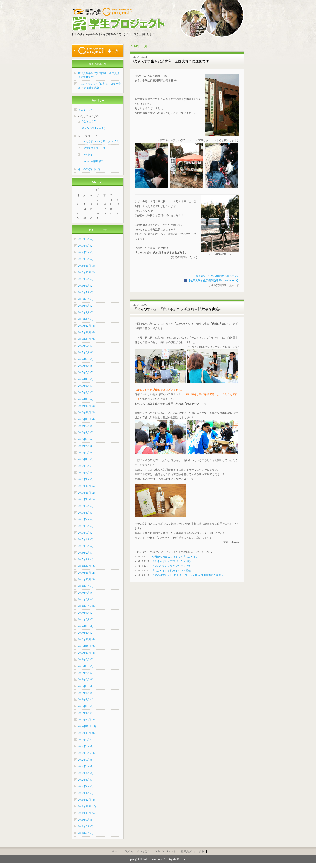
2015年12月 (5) (86, 485)
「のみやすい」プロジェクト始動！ (172, 561)
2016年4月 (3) (85, 459)
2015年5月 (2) (85, 532)
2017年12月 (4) (86, 325)
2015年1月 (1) (85, 559)
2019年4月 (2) (85, 245)
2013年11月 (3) (86, 646)
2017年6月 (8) (85, 365)
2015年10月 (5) (86, 499)
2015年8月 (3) (85, 512)
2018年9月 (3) (85, 279)
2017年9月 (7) (85, 345)
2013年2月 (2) (85, 706)
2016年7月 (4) (85, 439)
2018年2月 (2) (85, 312)
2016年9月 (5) (85, 425)
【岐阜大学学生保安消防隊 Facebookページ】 (213, 280)
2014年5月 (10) (86, 606)
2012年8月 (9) (85, 746)
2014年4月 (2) (85, 612)
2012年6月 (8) (85, 759)
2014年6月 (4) (85, 599)
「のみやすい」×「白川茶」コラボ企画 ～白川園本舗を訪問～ (188, 575)
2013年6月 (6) (85, 679)
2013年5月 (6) (85, 686)
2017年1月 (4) (85, 399)
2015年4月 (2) (85, 539)
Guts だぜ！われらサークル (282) (100, 141)
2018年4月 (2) (85, 305)
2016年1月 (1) (85, 479)
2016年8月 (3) (85, 432)
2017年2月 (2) (85, 392)
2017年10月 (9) (86, 339)
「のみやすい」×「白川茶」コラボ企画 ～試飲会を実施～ (177, 309)
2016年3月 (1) (85, 465)
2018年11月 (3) (86, 265)
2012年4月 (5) (85, 773)
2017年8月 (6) (85, 352)
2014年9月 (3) (85, 586)
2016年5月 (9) (85, 452)
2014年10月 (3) (86, 579)
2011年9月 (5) (85, 819)
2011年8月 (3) (85, 826)
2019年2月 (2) (85, 259)
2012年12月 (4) (86, 719)
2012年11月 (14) (87, 726)
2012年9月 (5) (85, 739)
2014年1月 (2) (85, 632)
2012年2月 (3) (85, 786)
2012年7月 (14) (86, 752)
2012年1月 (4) (85, 793)
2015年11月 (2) (86, 492)
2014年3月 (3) (85, 619)
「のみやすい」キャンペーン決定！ (172, 565)
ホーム (116, 851)
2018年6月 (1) (85, 299)
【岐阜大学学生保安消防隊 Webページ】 (216, 275)
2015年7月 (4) (85, 519)
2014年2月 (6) (85, 626)
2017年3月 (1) (85, 385)
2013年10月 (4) (86, 652)
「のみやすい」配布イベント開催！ (172, 570)
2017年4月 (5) (85, 379)
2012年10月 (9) (86, 732)
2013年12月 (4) (86, 639)
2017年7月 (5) (85, 359)
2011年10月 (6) (86, 813)
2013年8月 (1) (85, 666)
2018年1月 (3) (85, 319)
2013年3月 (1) (85, 699)
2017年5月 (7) (85, 372)
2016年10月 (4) (86, 419)
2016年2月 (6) (85, 472)
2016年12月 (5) (86, 405)
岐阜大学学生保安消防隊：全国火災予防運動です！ (173, 61)
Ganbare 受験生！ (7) (93, 147)
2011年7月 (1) (85, 833)
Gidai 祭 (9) (88, 154)
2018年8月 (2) (85, 285)
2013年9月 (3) (85, 659)
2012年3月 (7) (85, 779)
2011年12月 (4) (86, 799)
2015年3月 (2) (85, 546)
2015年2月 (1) (85, 552)
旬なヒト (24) (85, 109)
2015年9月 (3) (85, 506)
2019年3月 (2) (85, 252)
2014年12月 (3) (86, 566)
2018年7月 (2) (85, 292)
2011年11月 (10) (87, 806)
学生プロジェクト (165, 851)
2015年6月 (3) (85, 526)
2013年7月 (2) (85, 672)
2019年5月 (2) (85, 239)
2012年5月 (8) (85, 766)
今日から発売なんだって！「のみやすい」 (176, 556)
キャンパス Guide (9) (93, 128)
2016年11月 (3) (86, 412)
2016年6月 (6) (85, 445)
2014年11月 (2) (86, 572)
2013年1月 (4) (85, 712)
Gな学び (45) (89, 121)
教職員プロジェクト (192, 851)
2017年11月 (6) (86, 332)
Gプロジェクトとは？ (137, 851)
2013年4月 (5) (85, 692)
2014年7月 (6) (85, 592)
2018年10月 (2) (86, 272)
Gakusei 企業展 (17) (92, 161)
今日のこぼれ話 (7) (89, 169)
